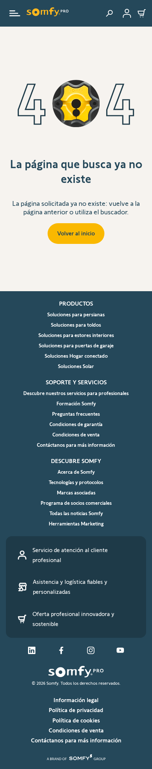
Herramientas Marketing (76, 524)
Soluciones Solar (76, 366)
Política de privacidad (76, 710)
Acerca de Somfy (76, 472)
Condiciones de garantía (76, 424)
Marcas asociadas (76, 493)
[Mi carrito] (141, 13)
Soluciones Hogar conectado (76, 356)
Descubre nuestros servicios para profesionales (76, 393)
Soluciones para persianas (76, 314)
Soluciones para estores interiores (76, 335)
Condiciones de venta (76, 435)
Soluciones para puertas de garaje (76, 345)
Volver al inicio (76, 233)
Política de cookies (76, 720)
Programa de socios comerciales (76, 503)
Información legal (76, 700)
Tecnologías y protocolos (76, 482)
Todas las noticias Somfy (76, 513)
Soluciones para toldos (76, 325)
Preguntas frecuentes (76, 414)
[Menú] (15, 13)
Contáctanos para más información (76, 445)
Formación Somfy (76, 403)
